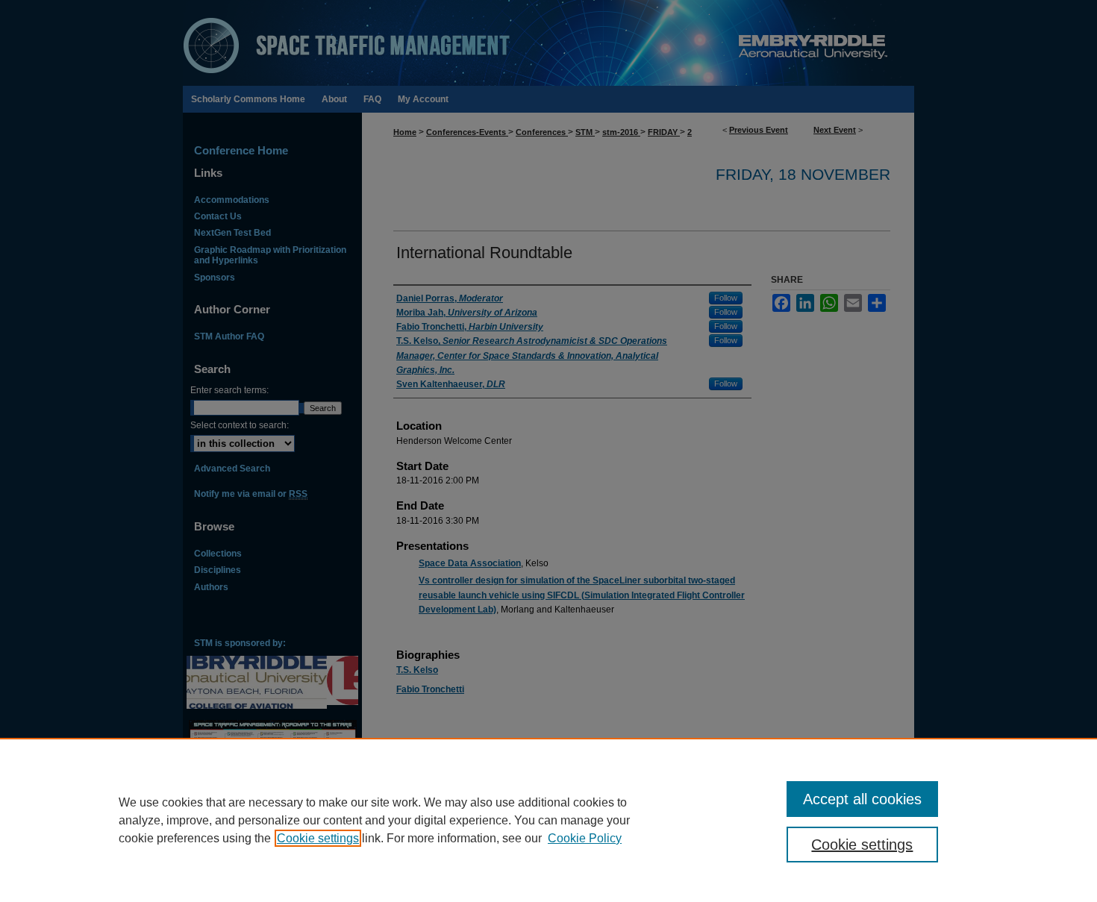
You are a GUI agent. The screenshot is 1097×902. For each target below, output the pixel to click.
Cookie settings (318, 838)
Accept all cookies (862, 799)
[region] (548, 820)
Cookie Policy (585, 838)
